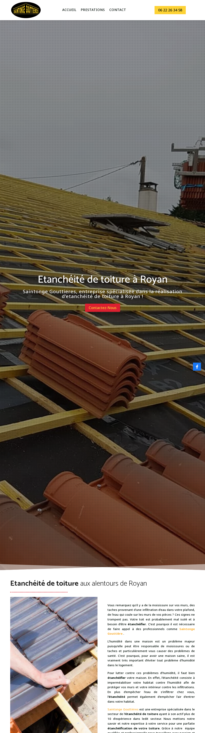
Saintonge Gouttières (123, 709)
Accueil (69, 10)
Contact (117, 10)
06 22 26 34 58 (170, 10)
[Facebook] (197, 367)
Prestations (93, 10)
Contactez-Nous (103, 307)
